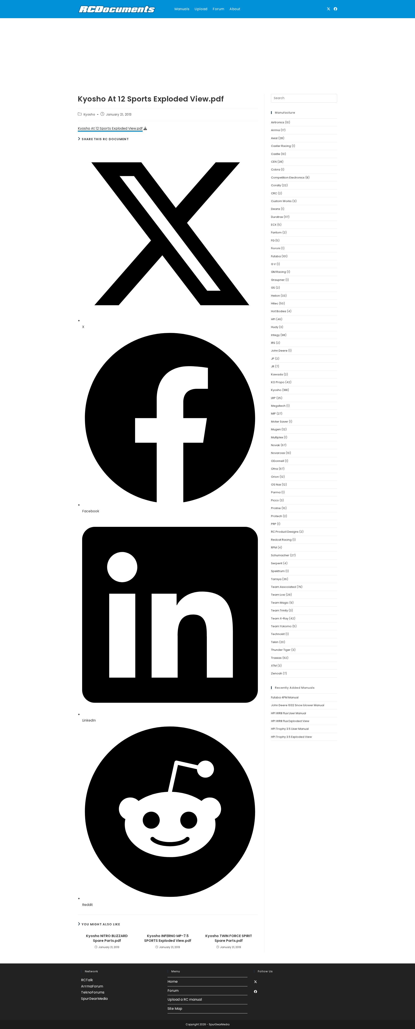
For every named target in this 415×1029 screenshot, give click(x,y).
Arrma (275, 130)
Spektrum (278, 571)
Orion (275, 477)
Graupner (278, 280)
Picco (275, 500)
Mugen (276, 429)
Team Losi (278, 595)
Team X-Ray (279, 618)
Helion (275, 296)
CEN (274, 162)
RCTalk (87, 980)
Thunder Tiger (280, 650)
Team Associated (283, 587)
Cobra (275, 169)
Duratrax (277, 217)
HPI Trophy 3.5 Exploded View (291, 737)
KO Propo (277, 382)
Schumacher (280, 555)
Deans (275, 209)
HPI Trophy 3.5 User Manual (290, 729)
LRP (273, 398)
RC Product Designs (284, 532)
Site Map (175, 1008)
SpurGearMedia (94, 998)
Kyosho (89, 114)
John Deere (279, 351)
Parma (276, 492)
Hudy (274, 327)
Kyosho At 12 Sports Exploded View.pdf (110, 128)
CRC (274, 193)
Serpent (276, 563)
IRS (273, 343)
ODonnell (277, 461)
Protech (276, 516)
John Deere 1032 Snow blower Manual (297, 705)
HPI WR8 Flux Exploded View (290, 721)
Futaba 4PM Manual (284, 697)
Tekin (274, 642)
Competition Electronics (288, 177)
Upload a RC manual (185, 999)
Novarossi (278, 453)
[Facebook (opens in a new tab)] (335, 9)
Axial (274, 138)
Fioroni (275, 248)
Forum (173, 990)
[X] (255, 982)
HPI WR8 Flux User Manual (288, 713)
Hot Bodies (278, 311)
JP (272, 359)
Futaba (276, 256)
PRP (273, 524)
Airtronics (277, 122)
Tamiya (276, 579)
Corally (276, 185)
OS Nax (276, 484)
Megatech (278, 406)
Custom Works (281, 201)
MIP (273, 414)
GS (273, 288)
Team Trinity (279, 610)
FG (273, 240)
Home (173, 981)
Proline (276, 508)
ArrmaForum (92, 986)
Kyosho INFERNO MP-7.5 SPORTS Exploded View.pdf (167, 938)
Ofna (274, 469)
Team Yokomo (281, 626)
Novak (275, 445)
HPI (273, 319)
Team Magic (280, 603)
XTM (274, 666)
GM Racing (278, 272)
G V (273, 264)
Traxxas (276, 658)
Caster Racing (281, 146)
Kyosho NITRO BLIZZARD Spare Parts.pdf (107, 938)
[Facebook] (255, 991)
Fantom (276, 232)
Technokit (278, 634)
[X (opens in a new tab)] (328, 9)
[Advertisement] (207, 50)
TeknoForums (92, 992)
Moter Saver (279, 422)
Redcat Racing (281, 540)
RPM (274, 547)
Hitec (274, 303)
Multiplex (277, 437)
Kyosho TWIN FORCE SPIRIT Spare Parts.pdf (228, 938)
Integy (275, 335)
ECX (273, 225)
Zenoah (276, 673)
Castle (275, 154)
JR (272, 366)
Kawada (277, 374)
